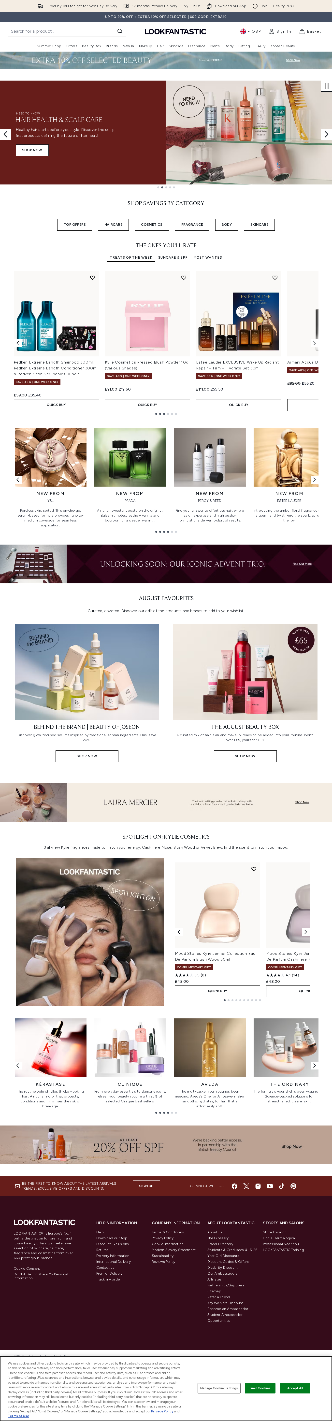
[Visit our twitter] (246, 1186)
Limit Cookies (260, 1388)
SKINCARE (259, 225)
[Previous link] (18, 480)
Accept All (295, 1388)
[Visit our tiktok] (282, 1186)
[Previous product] (179, 932)
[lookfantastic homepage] (175, 31)
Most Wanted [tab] (207, 257)
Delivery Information (113, 1256)
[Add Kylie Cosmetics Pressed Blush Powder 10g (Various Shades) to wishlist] (184, 277)
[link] (280, 31)
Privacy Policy (163, 1238)
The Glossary (218, 1238)
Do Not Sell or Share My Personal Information (41, 1276)
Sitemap (214, 1291)
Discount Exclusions (112, 1244)
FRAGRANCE (192, 225)
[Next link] (314, 480)
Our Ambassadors (222, 1273)
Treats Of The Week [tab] (131, 257)
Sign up (146, 1186)
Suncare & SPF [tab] (173, 257)
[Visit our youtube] (270, 1186)
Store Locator (274, 1232)
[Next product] (306, 932)
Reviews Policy (163, 1262)
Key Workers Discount (225, 1303)
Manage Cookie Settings (219, 1388)
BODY (227, 225)
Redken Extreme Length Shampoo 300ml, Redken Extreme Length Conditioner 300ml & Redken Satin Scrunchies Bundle (56, 368)
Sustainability (163, 1256)
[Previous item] (18, 343)
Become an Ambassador (227, 1309)
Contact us (105, 1268)
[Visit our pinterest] (293, 1186)
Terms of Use (18, 1416)
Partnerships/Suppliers (225, 1285)
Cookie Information (168, 1244)
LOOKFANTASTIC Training (283, 1250)
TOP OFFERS (75, 225)
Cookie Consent (27, 1269)
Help (100, 1232)
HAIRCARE (113, 225)
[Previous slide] (5, 134)
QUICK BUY (56, 405)
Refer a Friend (218, 1297)
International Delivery (113, 1262)
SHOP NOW (32, 153)
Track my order (108, 1279)
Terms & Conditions (168, 1232)
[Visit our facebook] (234, 1186)
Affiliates (214, 1279)
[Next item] (314, 343)
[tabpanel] (166, 343)
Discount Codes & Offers (228, 1262)
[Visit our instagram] (258, 1186)
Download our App (112, 1238)
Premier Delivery (109, 1273)
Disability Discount (222, 1268)
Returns (102, 1250)
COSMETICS (152, 225)
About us (214, 1232)
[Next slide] (326, 134)
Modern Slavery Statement (174, 1250)
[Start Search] (120, 31)
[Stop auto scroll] (326, 86)
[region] (166, 1388)
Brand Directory (220, 1244)
